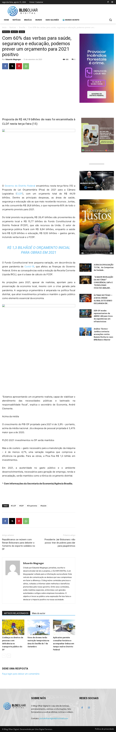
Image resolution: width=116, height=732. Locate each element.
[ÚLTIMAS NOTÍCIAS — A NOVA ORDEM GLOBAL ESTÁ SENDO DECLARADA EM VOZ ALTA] (85, 298)
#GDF (21, 506)
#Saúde (43, 506)
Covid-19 (29, 266)
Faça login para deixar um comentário (20, 673)
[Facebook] (108, 2)
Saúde (22, 32)
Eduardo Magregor (13, 59)
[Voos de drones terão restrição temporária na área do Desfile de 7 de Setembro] (38, 627)
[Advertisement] (38, 494)
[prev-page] (4, 656)
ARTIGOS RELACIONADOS (16, 613)
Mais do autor (38, 613)
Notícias (12, 27)
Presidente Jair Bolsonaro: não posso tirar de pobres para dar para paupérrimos (60, 542)
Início (4, 27)
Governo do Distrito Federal (20, 185)
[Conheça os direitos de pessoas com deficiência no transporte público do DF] (13, 627)
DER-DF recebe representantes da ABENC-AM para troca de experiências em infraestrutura (103, 316)
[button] (110, 19)
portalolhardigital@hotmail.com (53, 718)
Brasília (22, 27)
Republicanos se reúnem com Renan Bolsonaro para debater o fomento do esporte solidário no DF (18, 544)
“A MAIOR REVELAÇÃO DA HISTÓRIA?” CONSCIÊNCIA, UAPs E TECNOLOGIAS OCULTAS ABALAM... (103, 282)
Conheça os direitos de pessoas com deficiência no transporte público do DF (12, 643)
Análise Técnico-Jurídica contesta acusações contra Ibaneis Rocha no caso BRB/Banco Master (103, 334)
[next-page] (9, 656)
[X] (12, 66)
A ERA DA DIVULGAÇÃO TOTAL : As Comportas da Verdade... (104, 267)
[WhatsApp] (26, 66)
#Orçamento (32, 506)
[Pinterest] (19, 66)
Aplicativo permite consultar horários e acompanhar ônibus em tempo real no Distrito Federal (63, 643)
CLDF (19, 193)
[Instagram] (112, 2)
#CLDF (13, 506)
